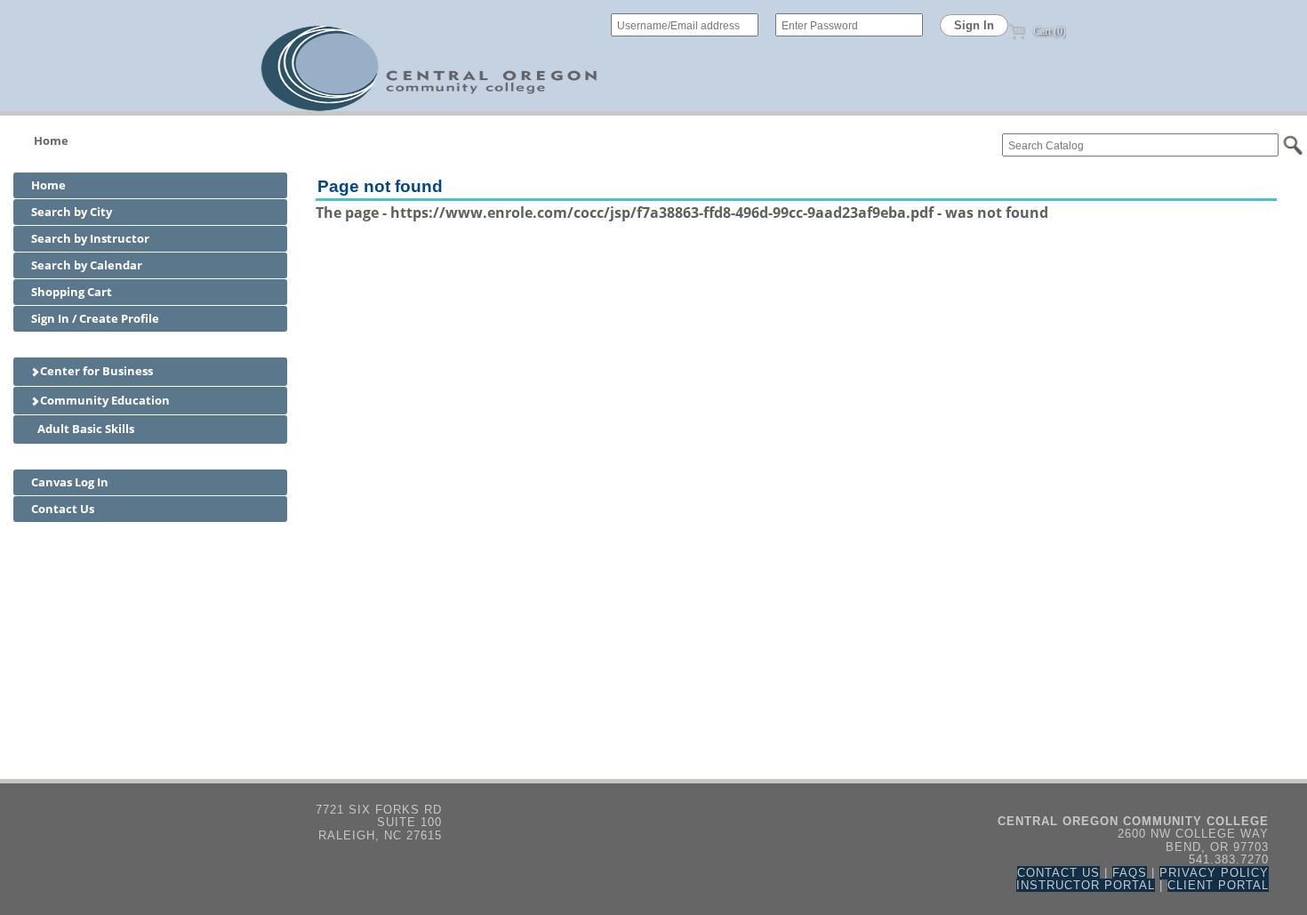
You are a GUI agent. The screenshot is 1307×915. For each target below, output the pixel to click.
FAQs (1129, 872)
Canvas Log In (69, 482)
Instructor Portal (1085, 885)
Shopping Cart (71, 292)
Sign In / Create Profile (95, 318)
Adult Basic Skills (84, 429)
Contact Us (62, 509)
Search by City (71, 212)
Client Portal (1218, 885)
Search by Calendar (86, 265)
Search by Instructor (90, 238)
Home (51, 140)
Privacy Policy (1214, 872)
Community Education (103, 400)
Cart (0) (1048, 31)
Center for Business (95, 371)
